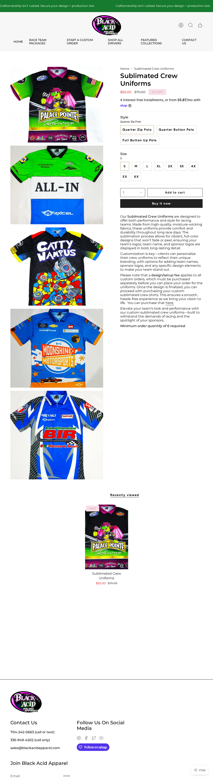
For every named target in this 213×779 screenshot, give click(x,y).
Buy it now (161, 203)
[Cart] (200, 25)
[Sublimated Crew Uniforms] (106, 537)
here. (170, 303)
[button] (190, 25)
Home (124, 69)
